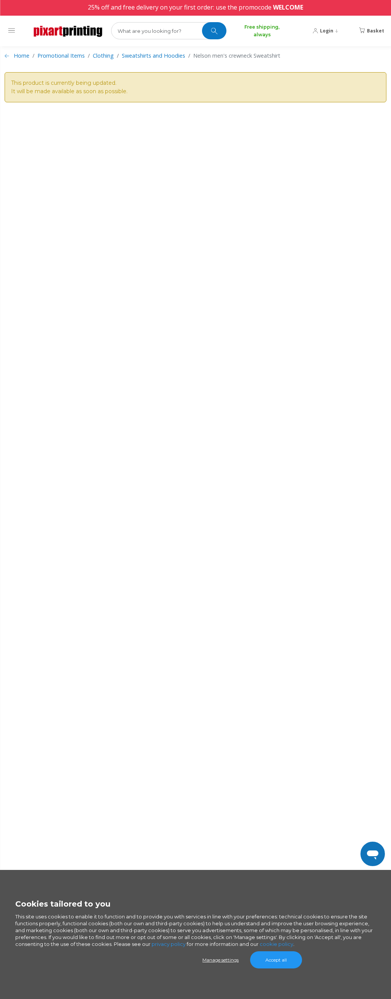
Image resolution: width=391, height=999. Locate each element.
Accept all (276, 960)
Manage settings (220, 960)
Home (21, 55)
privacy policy (169, 944)
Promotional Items (61, 55)
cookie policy (276, 944)
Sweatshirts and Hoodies (153, 55)
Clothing (103, 55)
